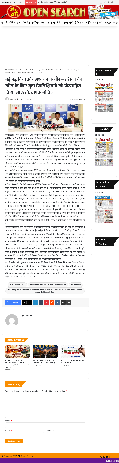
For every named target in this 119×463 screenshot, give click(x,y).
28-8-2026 (99, 135)
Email (8, 430)
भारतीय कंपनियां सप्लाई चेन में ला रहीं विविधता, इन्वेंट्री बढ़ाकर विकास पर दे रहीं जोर (66, 2)
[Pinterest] (46, 302)
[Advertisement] (59, 45)
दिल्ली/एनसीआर (28, 69)
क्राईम (43, 23)
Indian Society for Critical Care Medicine (48, 284)
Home (10, 69)
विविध (59, 23)
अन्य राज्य (17, 69)
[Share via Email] (63, 302)
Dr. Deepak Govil (18, 284)
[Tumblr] (41, 302)
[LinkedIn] (35, 302)
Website (50, 430)
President (76, 284)
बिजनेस (26, 23)
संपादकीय (87, 23)
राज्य (19, 23)
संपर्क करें (97, 23)
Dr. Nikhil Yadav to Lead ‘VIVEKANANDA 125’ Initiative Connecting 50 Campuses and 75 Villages (17, 363)
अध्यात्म (51, 23)
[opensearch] (59, 12)
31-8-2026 (99, 79)
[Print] (68, 302)
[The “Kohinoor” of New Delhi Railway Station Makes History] (45, 351)
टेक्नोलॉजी (68, 23)
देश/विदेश (10, 23)
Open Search (14, 99)
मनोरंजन (35, 23)
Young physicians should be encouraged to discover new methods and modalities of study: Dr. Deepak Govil (46, 290)
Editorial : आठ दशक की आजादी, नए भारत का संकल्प (72, 361)
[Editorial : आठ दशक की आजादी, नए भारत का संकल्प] (73, 351)
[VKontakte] (57, 302)
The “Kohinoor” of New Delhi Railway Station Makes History (44, 361)
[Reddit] (52, 302)
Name (8, 420)
